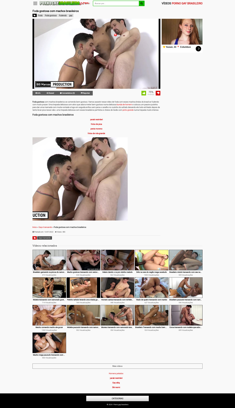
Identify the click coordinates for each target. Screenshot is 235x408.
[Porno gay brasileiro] (65, 5)
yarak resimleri (96, 119)
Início (35, 227)
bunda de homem (124, 104)
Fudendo (63, 15)
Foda (40, 15)
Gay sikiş (116, 383)
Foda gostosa (51, 15)
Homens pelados (116, 373)
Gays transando (45, 227)
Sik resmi (116, 387)
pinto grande (128, 110)
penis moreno (96, 129)
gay (70, 15)
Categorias (117, 398)
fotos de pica (96, 124)
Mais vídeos (117, 366)
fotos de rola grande (96, 133)
